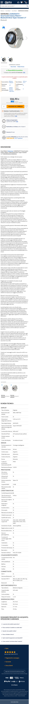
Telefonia (2, 10)
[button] (27, 38)
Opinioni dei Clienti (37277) (10, 672)
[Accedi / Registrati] (18, 3)
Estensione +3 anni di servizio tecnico (12, 111)
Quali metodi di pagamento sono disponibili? (13, 656)
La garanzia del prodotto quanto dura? (11, 642)
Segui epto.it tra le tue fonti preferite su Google (14, 689)
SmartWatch (8, 10)
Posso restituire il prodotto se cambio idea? (12, 645)
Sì (23, 85)
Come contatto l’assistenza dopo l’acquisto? (12, 659)
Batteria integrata (11, 82)
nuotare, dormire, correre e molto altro (11, 89)
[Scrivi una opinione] (4, 66)
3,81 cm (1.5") (25, 82)
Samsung (10, 151)
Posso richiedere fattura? (8, 652)
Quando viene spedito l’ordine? (9, 649)
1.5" (10, 85)
